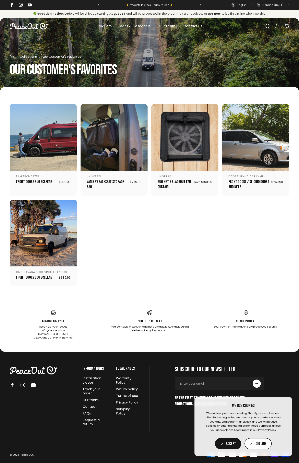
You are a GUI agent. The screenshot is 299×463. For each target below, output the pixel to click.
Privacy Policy (267, 430)
